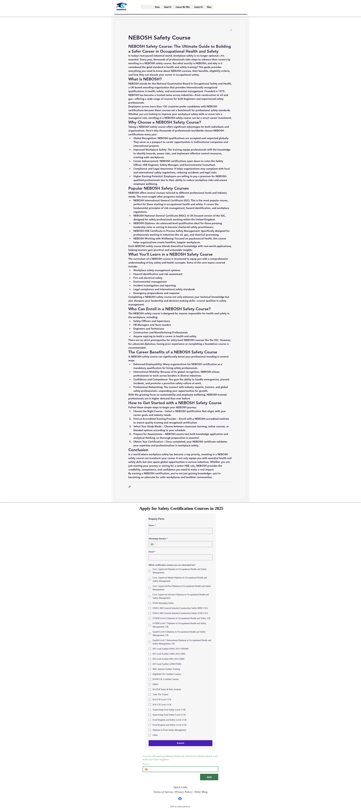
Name (152, 525)
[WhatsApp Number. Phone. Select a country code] (153, 544)
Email (152, 551)
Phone (146, 764)
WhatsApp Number (158, 538)
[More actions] (231, 29)
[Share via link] (129, 486)
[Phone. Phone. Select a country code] (147, 769)
